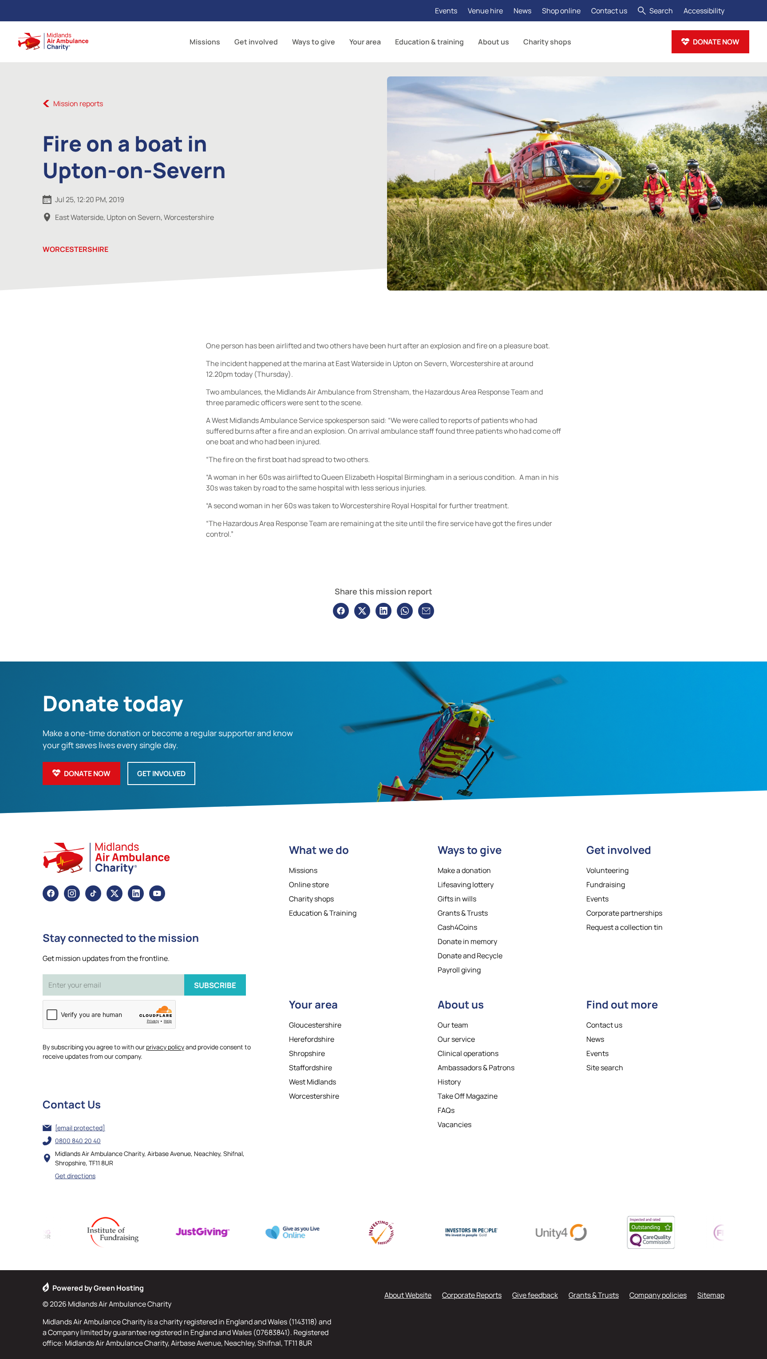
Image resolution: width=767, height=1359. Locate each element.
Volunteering (607, 870)
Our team (453, 1025)
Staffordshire (310, 1067)
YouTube (157, 893)
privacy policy (165, 1047)
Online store (309, 884)
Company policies (658, 1295)
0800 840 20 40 (78, 1140)
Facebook (51, 893)
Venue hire (485, 11)
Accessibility (704, 11)
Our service (456, 1039)
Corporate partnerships (624, 913)
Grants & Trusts (463, 913)
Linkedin (136, 893)
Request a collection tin (624, 927)
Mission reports (78, 103)
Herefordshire (311, 1039)
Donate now (716, 42)
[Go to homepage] (53, 41)
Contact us (609, 11)
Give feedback (535, 1295)
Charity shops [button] (547, 42)
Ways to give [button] (313, 42)
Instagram (72, 893)
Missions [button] (205, 42)
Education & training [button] (429, 42)
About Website (407, 1295)
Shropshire (307, 1053)
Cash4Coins (457, 927)
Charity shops (311, 899)
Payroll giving (459, 970)
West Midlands (312, 1082)
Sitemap (710, 1295)
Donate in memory (467, 941)
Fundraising (605, 884)
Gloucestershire (315, 1025)
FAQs (446, 1110)
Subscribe (215, 985)
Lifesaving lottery (466, 884)
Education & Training (322, 913)
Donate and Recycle (470, 955)
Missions (303, 870)
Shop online (561, 11)
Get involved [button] (256, 42)
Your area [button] (365, 42)
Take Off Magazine (468, 1096)
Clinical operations (468, 1053)
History (449, 1082)
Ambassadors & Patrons (476, 1067)
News (522, 11)
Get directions (75, 1176)
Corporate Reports (472, 1295)
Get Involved (161, 773)
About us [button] (493, 42)
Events (446, 11)
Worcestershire (75, 249)
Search (661, 11)
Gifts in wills (457, 899)
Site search (604, 1067)
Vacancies (454, 1124)
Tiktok (93, 893)
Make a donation (464, 870)
